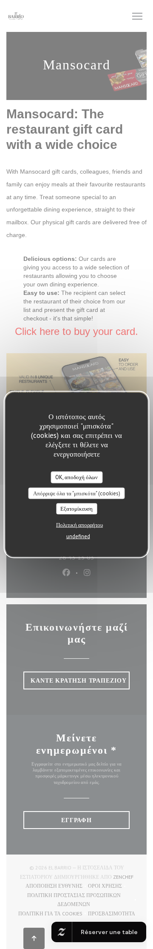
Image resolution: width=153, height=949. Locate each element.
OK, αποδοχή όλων (76, 477)
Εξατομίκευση (76, 508)
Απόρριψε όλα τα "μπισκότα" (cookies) (76, 493)
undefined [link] (78, 536)
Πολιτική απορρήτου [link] (79, 524)
